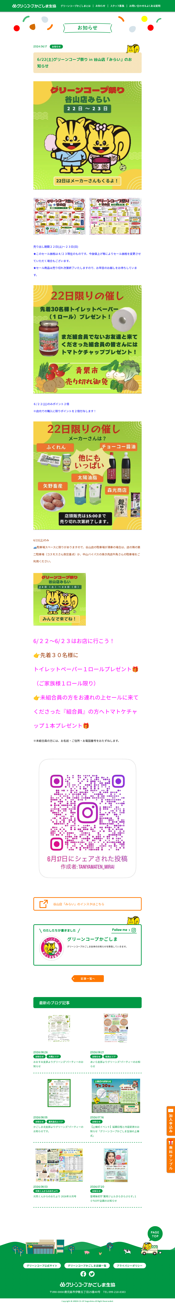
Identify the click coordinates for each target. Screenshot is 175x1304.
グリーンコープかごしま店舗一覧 (87, 1265)
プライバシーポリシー (130, 1265)
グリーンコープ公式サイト (42, 1265)
